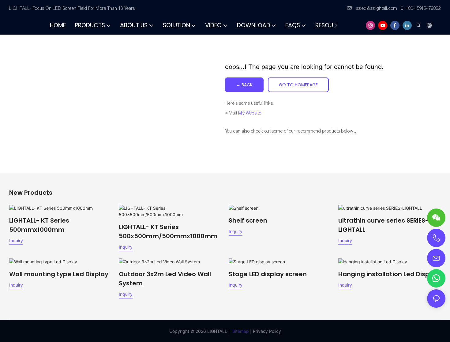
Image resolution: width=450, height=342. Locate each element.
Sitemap (240, 331)
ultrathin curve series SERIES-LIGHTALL (383, 225)
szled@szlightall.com (376, 8)
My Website (249, 113)
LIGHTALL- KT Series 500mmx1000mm (39, 225)
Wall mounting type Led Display (58, 274)
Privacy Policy (267, 331)
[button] (335, 25)
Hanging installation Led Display (388, 274)
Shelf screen (248, 220)
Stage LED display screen (268, 274)
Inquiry (16, 240)
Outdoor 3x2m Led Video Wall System (165, 279)
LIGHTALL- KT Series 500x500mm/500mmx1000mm (168, 231)
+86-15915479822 (423, 8)
